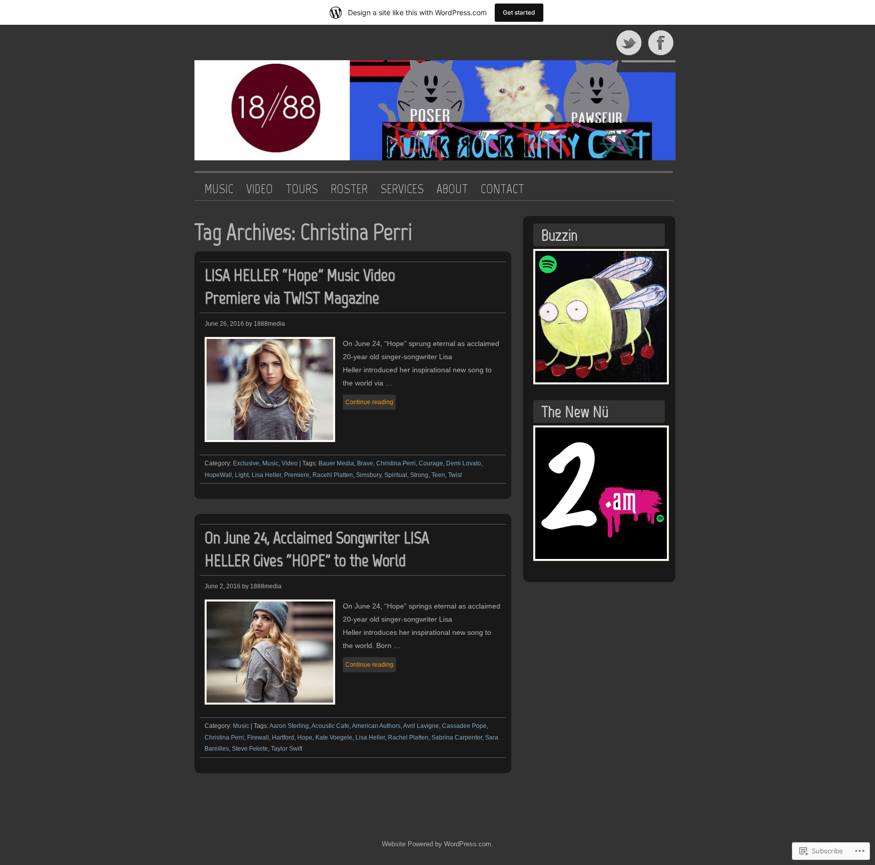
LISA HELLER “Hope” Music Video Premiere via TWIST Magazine (300, 286)
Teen (438, 475)
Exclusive (246, 463)
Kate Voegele (333, 737)
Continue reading (369, 402)
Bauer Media (336, 463)
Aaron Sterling (289, 725)
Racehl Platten (332, 475)
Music (270, 463)
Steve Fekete (250, 748)
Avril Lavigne (421, 725)
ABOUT (452, 189)
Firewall (258, 737)
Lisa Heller (266, 475)
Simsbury (368, 475)
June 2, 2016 (223, 586)
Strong (419, 475)
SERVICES (402, 189)
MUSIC (219, 189)
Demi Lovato (463, 463)
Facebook (661, 42)
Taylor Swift (286, 748)
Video (290, 463)
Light (242, 475)
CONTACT (502, 189)
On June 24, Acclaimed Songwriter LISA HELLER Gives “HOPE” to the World (317, 549)
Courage (431, 463)
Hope (304, 737)
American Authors (376, 725)
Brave (365, 463)
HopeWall (218, 475)
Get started (519, 12)
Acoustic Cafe (330, 725)
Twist (455, 475)
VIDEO (259, 189)
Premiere (296, 475)
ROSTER (349, 189)
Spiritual (395, 475)
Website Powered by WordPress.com (436, 844)
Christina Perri (396, 463)
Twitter (629, 42)
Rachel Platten (408, 737)
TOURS (302, 189)
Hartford (283, 737)
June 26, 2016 (224, 323)
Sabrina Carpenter (456, 737)
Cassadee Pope (464, 725)
